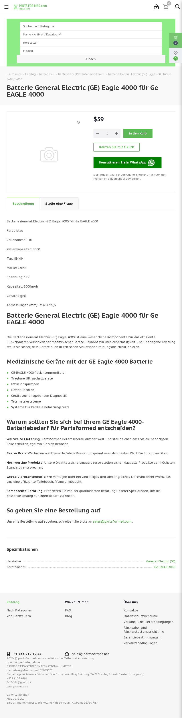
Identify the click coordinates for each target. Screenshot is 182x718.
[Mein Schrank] (156, 7)
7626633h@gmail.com (19, 682)
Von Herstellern (19, 616)
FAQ (68, 610)
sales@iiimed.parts (18, 686)
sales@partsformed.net (90, 654)
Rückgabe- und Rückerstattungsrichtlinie (144, 630)
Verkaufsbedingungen (140, 643)
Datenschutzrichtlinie (141, 616)
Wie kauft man (77, 602)
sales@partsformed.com (112, 521)
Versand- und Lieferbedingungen (149, 622)
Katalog (13, 602)
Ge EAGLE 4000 (164, 567)
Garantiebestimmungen (142, 637)
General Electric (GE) (160, 561)
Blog (68, 616)
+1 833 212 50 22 (27, 654)
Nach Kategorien (19, 610)
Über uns (131, 602)
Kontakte (131, 610)
